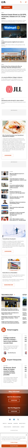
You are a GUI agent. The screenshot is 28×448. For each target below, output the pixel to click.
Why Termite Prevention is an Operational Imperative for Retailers (12, 136)
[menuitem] (10, 419)
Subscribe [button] (14, 400)
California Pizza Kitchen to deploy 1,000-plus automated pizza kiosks (10, 322)
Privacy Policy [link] (22, 423)
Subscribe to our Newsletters (9, 272)
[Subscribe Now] (14, 264)
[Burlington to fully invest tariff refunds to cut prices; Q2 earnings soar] (4, 213)
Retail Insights (12, 330)
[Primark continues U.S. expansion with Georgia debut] (4, 191)
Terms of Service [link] (7, 426)
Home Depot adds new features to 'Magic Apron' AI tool (10, 313)
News (11, 176)
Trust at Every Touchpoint (9, 238)
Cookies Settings (14, 430)
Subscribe (7, 7)
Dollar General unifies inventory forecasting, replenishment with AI (10, 309)
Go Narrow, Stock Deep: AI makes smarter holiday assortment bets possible (9, 371)
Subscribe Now (8, 284)
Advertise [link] (15, 423)
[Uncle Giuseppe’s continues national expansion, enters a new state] (4, 179)
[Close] (26, 434)
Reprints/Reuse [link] (16, 426)
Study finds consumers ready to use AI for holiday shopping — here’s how (10, 318)
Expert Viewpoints (14, 360)
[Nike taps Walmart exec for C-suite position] (4, 173)
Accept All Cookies (14, 445)
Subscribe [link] (10, 423)
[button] (26, 2)
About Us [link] (4, 423)
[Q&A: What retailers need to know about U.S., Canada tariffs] (4, 219)
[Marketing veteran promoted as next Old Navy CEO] (4, 202)
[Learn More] (14, 127)
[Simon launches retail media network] (4, 207)
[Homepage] (3, 2)
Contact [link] (22, 426)
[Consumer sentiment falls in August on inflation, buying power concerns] (4, 186)
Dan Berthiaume (12, 352)
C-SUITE (11, 171)
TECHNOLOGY (7, 295)
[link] (9, 419)
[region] (14, 440)
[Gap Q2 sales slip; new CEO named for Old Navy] (4, 197)
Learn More (7, 155)
